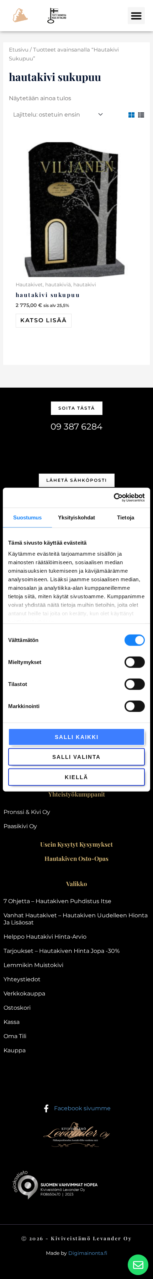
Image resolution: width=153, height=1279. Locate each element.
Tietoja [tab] (125, 517)
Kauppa (15, 1050)
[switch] (135, 662)
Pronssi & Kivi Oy (27, 812)
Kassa (12, 1022)
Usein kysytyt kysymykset (76, 844)
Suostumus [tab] (27, 517)
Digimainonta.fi (87, 1253)
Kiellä (76, 777)
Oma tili (15, 1036)
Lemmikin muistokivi (33, 965)
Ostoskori (17, 1007)
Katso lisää (43, 320)
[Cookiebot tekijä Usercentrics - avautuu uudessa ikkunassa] (114, 497)
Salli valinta (76, 757)
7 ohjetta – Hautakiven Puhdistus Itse (57, 901)
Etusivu (18, 50)
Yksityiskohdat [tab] (76, 517)
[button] (136, 15)
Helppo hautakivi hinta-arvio (45, 936)
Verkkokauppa (24, 993)
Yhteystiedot (22, 979)
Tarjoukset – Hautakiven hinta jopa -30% (62, 951)
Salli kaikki (77, 737)
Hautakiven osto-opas (76, 858)
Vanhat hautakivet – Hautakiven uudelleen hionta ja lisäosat (76, 919)
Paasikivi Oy (20, 826)
